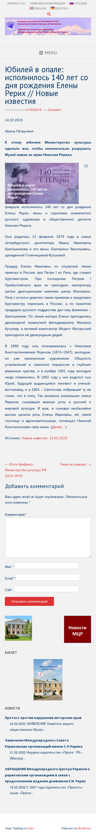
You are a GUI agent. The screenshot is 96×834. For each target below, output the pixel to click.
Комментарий (16, 514)
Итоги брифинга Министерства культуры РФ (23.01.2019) (26, 470)
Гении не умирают (75, 464)
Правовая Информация (47, 3)
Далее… (58, 427)
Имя (9, 566)
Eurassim (54, 109)
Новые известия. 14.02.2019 (44, 438)
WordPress (84, 828)
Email (10, 578)
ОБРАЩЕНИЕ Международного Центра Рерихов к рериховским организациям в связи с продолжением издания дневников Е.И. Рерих (47, 775)
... (44, 729)
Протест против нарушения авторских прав (43, 717)
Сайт (8, 589)
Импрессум (16, 3)
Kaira (31, 828)
